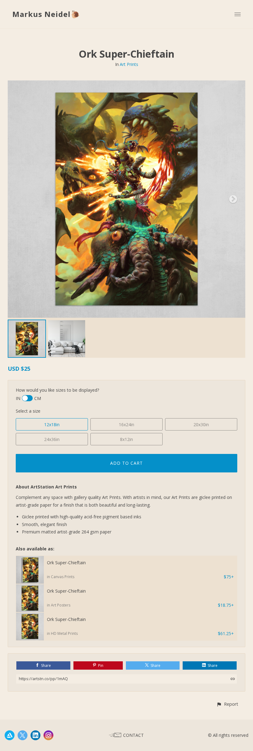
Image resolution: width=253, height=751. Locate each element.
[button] (227, 704)
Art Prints (129, 64)
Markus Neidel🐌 (46, 14)
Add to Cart (126, 463)
